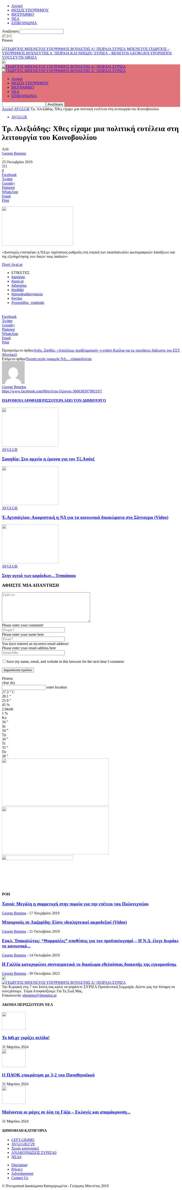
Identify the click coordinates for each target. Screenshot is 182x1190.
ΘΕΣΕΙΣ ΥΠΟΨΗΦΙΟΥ (30, 10)
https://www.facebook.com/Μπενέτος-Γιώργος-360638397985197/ (52, 391)
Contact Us (19, 1178)
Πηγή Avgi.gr (12, 265)
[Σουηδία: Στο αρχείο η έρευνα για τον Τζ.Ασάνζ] (30, 445)
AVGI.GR (22, 109)
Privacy (17, 1169)
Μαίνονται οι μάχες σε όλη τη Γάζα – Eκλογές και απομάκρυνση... (66, 1111)
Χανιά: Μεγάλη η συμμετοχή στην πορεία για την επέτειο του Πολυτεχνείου (75, 903)
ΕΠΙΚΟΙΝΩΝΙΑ (24, 23)
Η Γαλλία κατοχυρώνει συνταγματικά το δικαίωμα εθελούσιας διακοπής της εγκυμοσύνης (89, 964)
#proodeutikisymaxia (27, 294)
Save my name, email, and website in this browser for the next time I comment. (65, 662)
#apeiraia (18, 277)
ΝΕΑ (15, 19)
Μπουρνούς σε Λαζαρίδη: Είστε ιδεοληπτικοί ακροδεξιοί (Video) (64, 922)
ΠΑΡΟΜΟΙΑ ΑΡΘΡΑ (19, 400)
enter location (57, 687)
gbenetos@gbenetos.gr (40, 995)
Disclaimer (19, 1165)
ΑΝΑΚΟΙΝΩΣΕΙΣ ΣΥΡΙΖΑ (33, 1153)
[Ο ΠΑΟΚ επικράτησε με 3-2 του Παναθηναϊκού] (14, 1066)
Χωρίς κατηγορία (25, 1148)
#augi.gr (17, 281)
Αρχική (17, 6)
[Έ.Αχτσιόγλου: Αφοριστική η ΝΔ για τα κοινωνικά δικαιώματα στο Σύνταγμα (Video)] (30, 504)
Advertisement (22, 1173)
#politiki (17, 290)
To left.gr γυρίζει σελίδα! (26, 1037)
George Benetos (14, 153)
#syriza (16, 298)
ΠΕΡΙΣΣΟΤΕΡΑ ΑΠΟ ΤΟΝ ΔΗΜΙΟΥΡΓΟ (71, 400)
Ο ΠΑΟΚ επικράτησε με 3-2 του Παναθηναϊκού (48, 1074)
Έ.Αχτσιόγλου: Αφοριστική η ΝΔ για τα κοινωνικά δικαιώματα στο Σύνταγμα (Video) (85, 517)
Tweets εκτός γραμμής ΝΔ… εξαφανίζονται (58, 359)
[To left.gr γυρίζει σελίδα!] (14, 1029)
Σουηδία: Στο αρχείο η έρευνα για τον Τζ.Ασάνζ (48, 458)
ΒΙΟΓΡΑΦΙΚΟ (22, 14)
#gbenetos (19, 285)
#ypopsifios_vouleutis (27, 303)
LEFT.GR (22, 1140)
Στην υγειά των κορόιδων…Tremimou (39, 575)
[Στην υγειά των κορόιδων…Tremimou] (30, 562)
